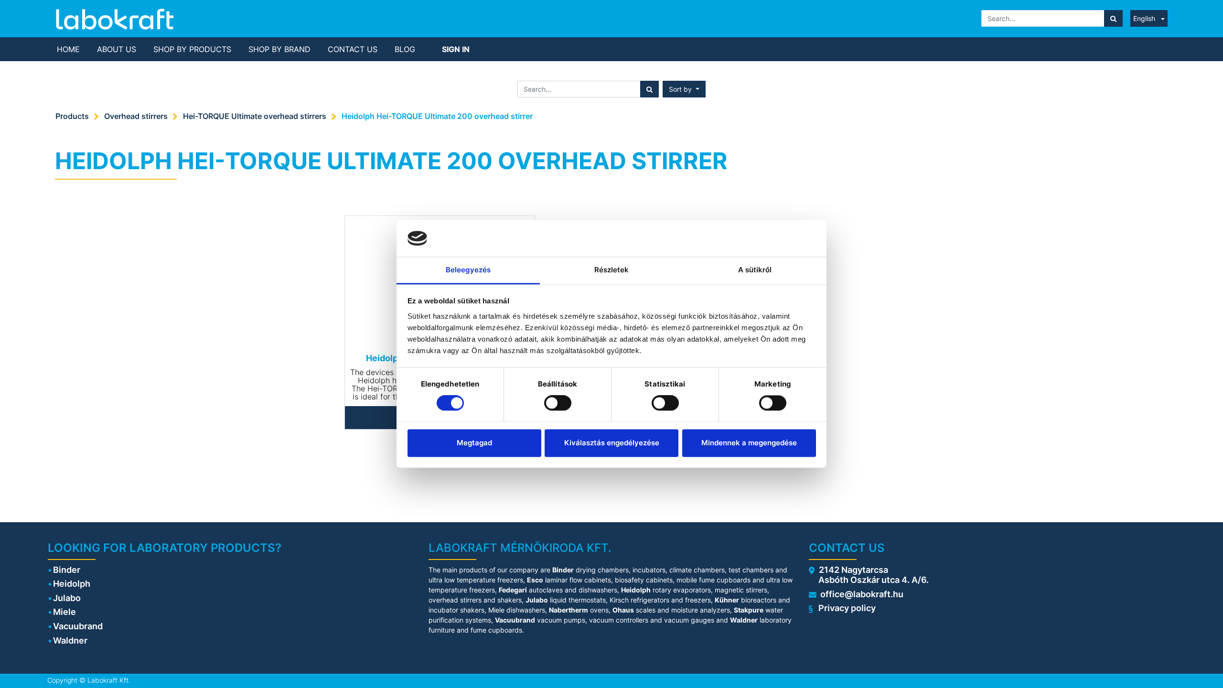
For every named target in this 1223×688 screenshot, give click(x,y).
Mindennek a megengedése (749, 442)
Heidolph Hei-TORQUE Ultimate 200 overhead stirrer (437, 116)
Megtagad (474, 442)
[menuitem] (68, 49)
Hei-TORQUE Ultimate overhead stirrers (254, 116)
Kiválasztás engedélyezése (611, 442)
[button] (684, 89)
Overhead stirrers (136, 116)
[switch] (557, 403)
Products (72, 116)
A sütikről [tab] (755, 269)
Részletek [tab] (611, 269)
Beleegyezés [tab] (468, 269)
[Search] (1113, 18)
